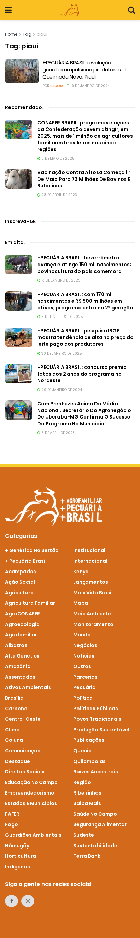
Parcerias (85, 676)
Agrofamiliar (21, 634)
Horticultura (20, 856)
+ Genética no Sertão (32, 550)
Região (82, 782)
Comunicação (23, 750)
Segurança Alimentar (100, 824)
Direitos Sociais (25, 771)
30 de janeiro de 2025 (61, 353)
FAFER (12, 814)
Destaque (17, 761)
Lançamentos (90, 582)
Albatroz (16, 645)
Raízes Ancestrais (95, 771)
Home (11, 34)
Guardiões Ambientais (33, 835)
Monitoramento (93, 624)
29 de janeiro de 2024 (61, 389)
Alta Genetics (22, 655)
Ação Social (20, 582)
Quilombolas (89, 761)
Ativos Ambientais (28, 687)
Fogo (11, 824)
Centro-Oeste (23, 719)
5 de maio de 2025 (57, 158)
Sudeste (83, 835)
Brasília (14, 698)
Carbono (16, 708)
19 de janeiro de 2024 (90, 85)
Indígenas (17, 866)
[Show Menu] (8, 10)
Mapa (80, 603)
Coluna (14, 740)
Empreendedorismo (29, 792)
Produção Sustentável (101, 729)
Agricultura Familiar (30, 603)
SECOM (56, 85)
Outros (82, 666)
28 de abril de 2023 (58, 195)
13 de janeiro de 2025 (60, 280)
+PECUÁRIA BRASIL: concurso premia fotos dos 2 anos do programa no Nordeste (82, 374)
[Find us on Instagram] (27, 901)
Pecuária (84, 687)
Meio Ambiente (92, 613)
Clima (12, 729)
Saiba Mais (87, 803)
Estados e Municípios (31, 803)
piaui (42, 34)
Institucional (89, 550)
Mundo (82, 634)
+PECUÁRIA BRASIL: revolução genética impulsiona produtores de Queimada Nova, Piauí (85, 69)
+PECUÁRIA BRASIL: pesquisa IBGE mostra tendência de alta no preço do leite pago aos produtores (85, 337)
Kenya (81, 571)
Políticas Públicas (95, 708)
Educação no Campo (31, 782)
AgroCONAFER (22, 613)
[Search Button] (131, 10)
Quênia (82, 750)
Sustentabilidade (95, 845)
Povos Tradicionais (97, 719)
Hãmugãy (17, 845)
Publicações (88, 740)
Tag (27, 34)
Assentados (20, 676)
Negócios (85, 645)
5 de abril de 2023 (57, 433)
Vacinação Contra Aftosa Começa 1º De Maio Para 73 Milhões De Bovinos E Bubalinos (83, 179)
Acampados (20, 571)
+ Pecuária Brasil (26, 561)
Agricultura (19, 592)
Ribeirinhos (87, 792)
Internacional (90, 561)
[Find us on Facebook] (11, 901)
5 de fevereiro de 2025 (61, 316)
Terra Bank (86, 856)
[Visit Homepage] (70, 10)
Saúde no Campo (95, 814)
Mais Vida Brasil (93, 592)
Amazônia (18, 666)
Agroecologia (22, 624)
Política (83, 698)
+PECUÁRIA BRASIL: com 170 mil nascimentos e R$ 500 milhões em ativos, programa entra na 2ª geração (85, 301)
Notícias (83, 655)
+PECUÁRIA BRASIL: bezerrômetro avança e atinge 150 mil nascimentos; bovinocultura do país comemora (84, 264)
